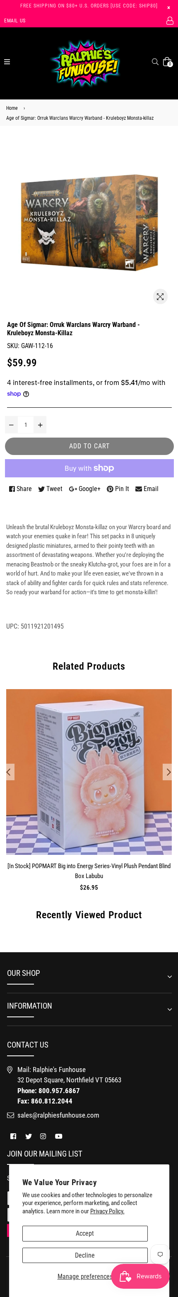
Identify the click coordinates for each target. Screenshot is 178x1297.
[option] (87, 797)
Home (12, 108)
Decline (85, 1255)
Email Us (15, 21)
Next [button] (169, 772)
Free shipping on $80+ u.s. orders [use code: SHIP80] (89, 6)
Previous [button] (8, 772)
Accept (85, 1233)
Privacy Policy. (107, 1211)
